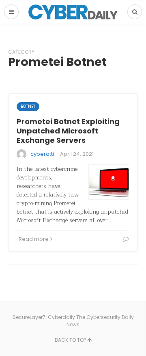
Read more (34, 239)
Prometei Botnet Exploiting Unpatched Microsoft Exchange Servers (68, 131)
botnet (28, 106)
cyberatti (42, 154)
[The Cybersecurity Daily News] (73, 12)
